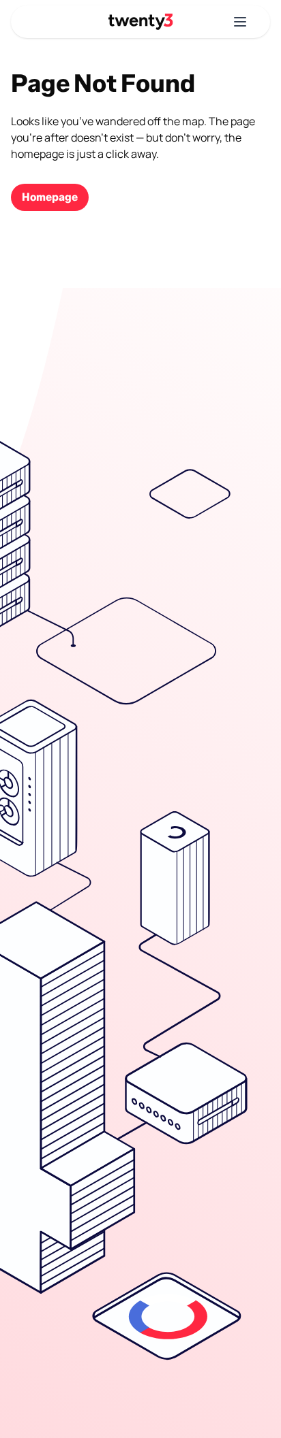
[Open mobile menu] (240, 21)
